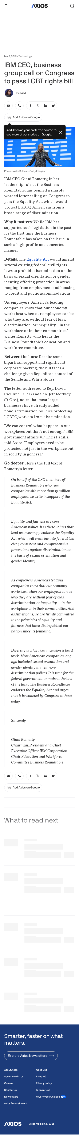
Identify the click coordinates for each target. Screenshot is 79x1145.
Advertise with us (13, 1076)
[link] (8, 105)
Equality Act (38, 259)
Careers (8, 1083)
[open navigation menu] (6, 5)
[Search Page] (72, 5)
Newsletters (11, 1096)
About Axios (10, 1070)
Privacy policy (44, 1083)
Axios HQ (41, 1076)
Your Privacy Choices (48, 1096)
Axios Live (41, 1070)
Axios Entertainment (15, 1103)
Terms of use (43, 1090)
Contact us (10, 1090)
